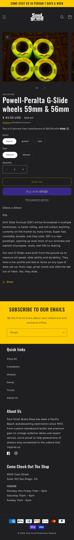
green (27, 142)
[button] (4, 17)
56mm (28, 155)
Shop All (12, 358)
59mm (11, 155)
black (11, 142)
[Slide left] (29, 88)
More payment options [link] (37, 200)
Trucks (11, 390)
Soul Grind (31, 533)
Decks (10, 382)
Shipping (6, 122)
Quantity (7, 162)
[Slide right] (44, 88)
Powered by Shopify (46, 533)
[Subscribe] (63, 333)
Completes (13, 366)
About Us (12, 397)
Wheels (11, 374)
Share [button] (10, 281)
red (41, 142)
